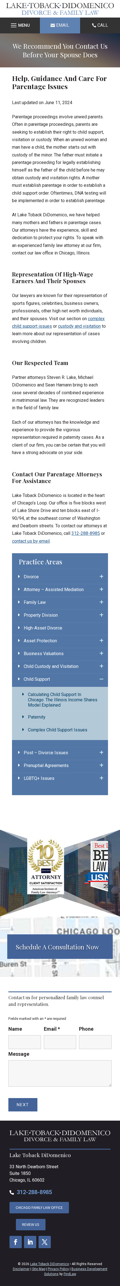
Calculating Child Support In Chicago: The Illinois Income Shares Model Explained (62, 700)
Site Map (38, 1269)
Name (15, 1029)
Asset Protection (40, 640)
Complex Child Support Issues (57, 730)
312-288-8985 (85, 533)
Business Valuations (44, 653)
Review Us (30, 1224)
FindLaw (70, 1274)
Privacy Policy (58, 1269)
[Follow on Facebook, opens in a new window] (15, 1242)
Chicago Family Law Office (39, 1207)
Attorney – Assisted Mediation (54, 589)
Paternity (36, 717)
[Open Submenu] (101, 577)
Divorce (31, 576)
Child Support (37, 679)
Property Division (41, 615)
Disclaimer (21, 1269)
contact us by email (31, 541)
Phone (86, 1029)
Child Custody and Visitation (51, 666)
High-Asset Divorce (43, 628)
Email (62, 25)
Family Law (35, 602)
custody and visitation (79, 326)
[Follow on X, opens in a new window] (45, 1242)
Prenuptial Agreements (46, 765)
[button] (20, 25)
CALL (102, 25)
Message (18, 1054)
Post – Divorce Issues (46, 752)
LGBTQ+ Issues (39, 778)
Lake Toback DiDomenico (49, 1264)
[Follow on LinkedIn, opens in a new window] (30, 1242)
